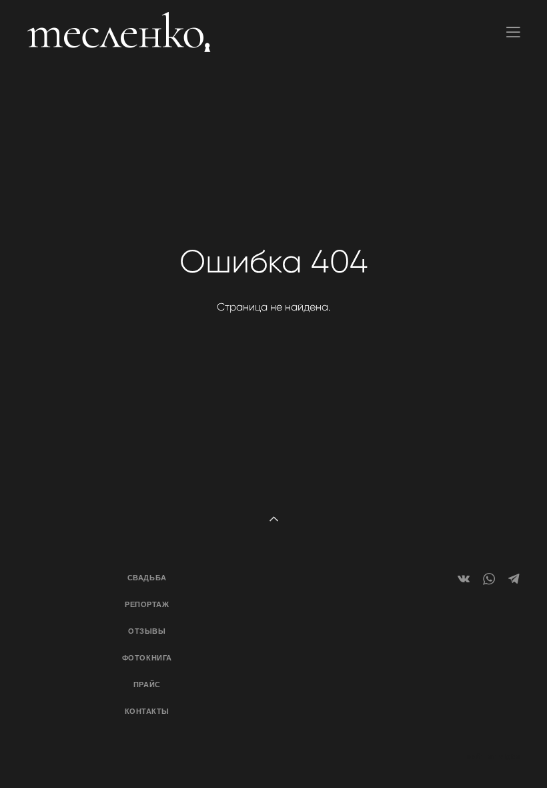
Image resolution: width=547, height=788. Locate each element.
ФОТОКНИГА (147, 658)
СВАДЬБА (147, 578)
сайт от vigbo (493, 756)
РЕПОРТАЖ (147, 604)
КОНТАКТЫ (147, 711)
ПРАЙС (147, 684)
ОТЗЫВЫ (146, 631)
